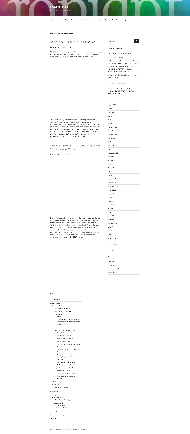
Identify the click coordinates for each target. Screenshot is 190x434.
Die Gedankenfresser (63, 341)
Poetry (54, 381)
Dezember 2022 (113, 153)
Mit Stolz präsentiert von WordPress (76, 429)
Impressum (127, 20)
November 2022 (113, 157)
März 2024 (111, 120)
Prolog (59, 316)
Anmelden (111, 261)
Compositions (85, 20)
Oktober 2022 (112, 160)
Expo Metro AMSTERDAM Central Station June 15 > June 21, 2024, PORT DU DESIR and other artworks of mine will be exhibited (123, 69)
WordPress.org (112, 272)
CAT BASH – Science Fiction (66, 333)
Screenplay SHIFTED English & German (73, 41)
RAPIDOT (59, 7)
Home (52, 20)
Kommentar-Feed (113, 269)
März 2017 (111, 234)
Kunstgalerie (56, 299)
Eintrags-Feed (112, 265)
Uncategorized (112, 250)
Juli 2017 (110, 227)
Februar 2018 (112, 212)
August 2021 (112, 194)
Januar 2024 (112, 123)
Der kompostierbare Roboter (66, 365)
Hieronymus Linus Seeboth (60, 411)
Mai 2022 (111, 168)
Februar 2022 (112, 179)
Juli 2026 (110, 108)
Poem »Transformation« (115, 57)
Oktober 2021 (112, 190)
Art (59, 20)
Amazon (91, 54)
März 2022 (111, 175)
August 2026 (112, 105)
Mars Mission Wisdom (64, 336)
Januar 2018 (111, 216)
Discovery (96, 20)
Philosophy (55, 384)
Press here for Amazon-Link (60, 47)
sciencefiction (84, 52)
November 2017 (113, 219)
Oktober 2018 (112, 208)
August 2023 (112, 138)
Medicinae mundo (57, 403)
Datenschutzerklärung (112, 20)
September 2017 (113, 223)
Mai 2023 (111, 145)
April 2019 (111, 205)
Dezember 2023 (113, 127)
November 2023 (113, 131)
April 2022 (111, 171)
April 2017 (111, 231)
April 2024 (111, 116)
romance (97, 52)
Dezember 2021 (113, 182)
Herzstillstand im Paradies (65, 338)
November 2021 (113, 186)
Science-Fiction (57, 328)
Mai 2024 (111, 112)
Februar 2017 (112, 238)
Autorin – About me (58, 397)
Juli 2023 (110, 142)
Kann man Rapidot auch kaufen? (64, 311)
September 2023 (113, 134)
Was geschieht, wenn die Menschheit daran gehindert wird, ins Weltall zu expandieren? (68, 357)
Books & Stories (70, 20)
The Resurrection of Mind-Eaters (67, 373)
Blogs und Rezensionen (61, 325)
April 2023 (111, 149)
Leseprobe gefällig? (114, 93)
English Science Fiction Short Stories (65, 368)
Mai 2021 (111, 201)
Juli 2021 (110, 197)
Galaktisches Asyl (62, 347)
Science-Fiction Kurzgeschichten (64, 330)
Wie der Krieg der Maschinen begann (68, 344)
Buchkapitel (58, 314)
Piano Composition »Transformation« (119, 53)
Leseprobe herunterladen (62, 308)
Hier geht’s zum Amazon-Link (61, 154)
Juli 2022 (110, 164)
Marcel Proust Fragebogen (62, 400)
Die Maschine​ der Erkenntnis (66, 362)
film (72, 57)
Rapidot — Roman (57, 306)
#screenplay (64, 52)
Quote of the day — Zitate (60, 387)
